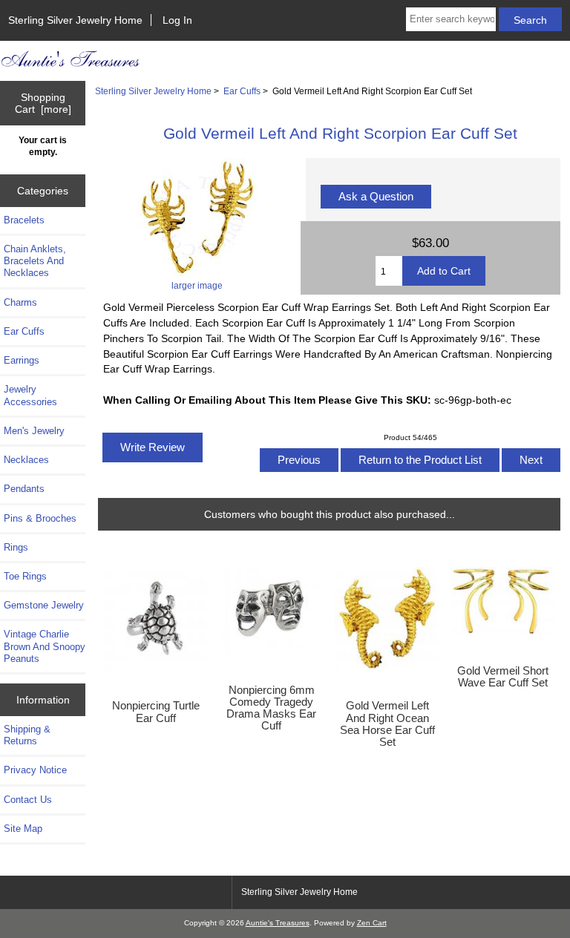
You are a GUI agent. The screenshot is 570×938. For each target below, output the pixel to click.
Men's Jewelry (34, 430)
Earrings (21, 360)
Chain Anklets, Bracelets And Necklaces (35, 260)
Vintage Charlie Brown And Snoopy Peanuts (44, 646)
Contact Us (28, 799)
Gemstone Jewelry (44, 605)
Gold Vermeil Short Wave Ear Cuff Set (502, 677)
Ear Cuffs (242, 91)
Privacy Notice (35, 769)
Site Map (23, 828)
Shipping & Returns (27, 735)
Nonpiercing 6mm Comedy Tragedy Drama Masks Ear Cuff (271, 708)
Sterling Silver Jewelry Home (75, 20)
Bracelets (24, 220)
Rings (16, 547)
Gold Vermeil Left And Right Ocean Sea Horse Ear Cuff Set (387, 724)
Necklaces (26, 459)
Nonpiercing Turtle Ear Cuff (156, 712)
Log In (177, 20)
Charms (20, 302)
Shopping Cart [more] (43, 103)
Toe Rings (25, 576)
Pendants (24, 488)
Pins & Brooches (40, 518)
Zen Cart (372, 923)
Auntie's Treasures (277, 923)
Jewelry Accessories (30, 395)
